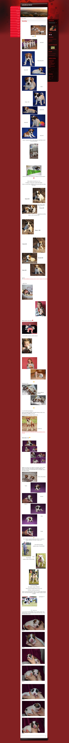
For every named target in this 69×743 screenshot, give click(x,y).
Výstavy (19, 33)
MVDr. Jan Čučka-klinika (52, 66)
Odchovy (18, 18)
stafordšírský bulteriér (27, 5)
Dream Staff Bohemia (51, 64)
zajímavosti (18, 28)
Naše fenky (18, 13)
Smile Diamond (50, 62)
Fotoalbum (18, 23)
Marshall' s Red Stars (51, 60)
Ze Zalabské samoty (51, 61)
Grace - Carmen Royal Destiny (53, 49)
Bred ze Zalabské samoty (52, 63)
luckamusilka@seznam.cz (52, 55)
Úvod (19, 8)
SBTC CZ (50, 65)
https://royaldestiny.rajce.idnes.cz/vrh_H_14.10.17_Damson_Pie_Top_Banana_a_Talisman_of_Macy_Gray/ (40, 278)
